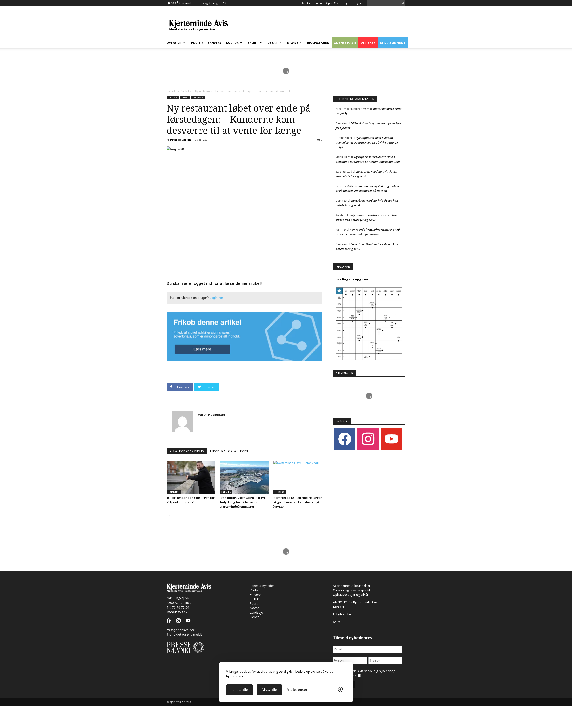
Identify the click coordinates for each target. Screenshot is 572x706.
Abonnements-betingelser (351, 585)
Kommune (174, 492)
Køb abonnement (312, 3)
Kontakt (338, 607)
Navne (292, 42)
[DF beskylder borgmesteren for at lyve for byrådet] (191, 477)
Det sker (368, 42)
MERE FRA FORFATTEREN (229, 451)
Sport (253, 42)
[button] (402, 3)
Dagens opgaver (355, 279)
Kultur (232, 42)
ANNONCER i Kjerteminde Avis (355, 602)
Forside (171, 91)
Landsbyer (257, 612)
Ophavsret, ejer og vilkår (350, 594)
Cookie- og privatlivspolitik (352, 590)
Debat (272, 42)
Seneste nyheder (262, 585)
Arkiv (336, 622)
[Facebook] (344, 439)
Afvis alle (269, 689)
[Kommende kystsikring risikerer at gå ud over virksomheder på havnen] (297, 477)
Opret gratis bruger (338, 3)
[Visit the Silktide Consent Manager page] (340, 689)
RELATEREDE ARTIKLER (187, 451)
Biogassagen (318, 42)
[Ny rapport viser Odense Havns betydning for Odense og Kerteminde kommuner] (244, 477)
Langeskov (198, 97)
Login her (216, 298)
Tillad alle (239, 689)
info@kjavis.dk (177, 612)
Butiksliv (186, 91)
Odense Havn (345, 42)
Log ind (358, 3)
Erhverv (215, 42)
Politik (197, 42)
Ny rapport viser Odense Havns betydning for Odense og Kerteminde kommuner (243, 502)
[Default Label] (391, 439)
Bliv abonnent (393, 42)
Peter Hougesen (180, 139)
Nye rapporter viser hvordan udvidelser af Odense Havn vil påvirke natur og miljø (367, 142)
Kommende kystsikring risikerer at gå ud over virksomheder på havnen (297, 502)
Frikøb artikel (342, 614)
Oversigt (174, 42)
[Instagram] (368, 439)
